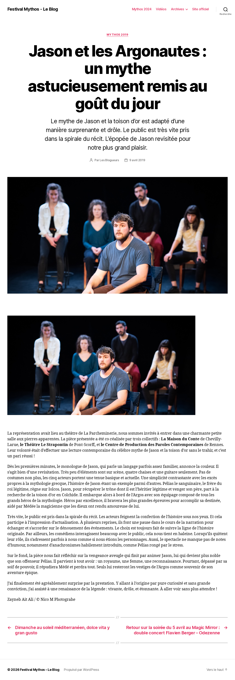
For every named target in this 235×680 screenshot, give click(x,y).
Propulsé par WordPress (81, 670)
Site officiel (200, 9)
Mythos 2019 (117, 34)
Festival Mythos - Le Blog (32, 9)
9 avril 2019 (137, 160)
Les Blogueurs (109, 160)
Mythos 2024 (141, 9)
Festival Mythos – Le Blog (39, 670)
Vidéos (161, 9)
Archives (177, 9)
